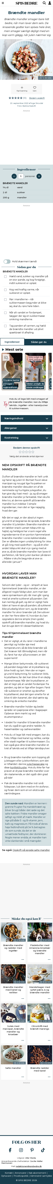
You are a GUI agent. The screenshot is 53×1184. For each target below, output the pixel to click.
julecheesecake (36, 764)
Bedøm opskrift (37, 98)
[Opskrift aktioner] (23, 960)
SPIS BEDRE (26, 3)
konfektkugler (18, 767)
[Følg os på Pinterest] (32, 1150)
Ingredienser (12, 342)
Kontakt (9, 1173)
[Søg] (44, 3)
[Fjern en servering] (14, 176)
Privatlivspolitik (21, 1176)
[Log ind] (50, 3)
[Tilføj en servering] (39, 176)
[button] (11, 371)
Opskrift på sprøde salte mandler (31, 850)
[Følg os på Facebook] (10, 1150)
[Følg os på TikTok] (43, 1150)
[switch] (7, 261)
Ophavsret (6, 1176)
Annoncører (20, 1173)
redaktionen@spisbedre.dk (29, 1166)
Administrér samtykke (41, 1176)
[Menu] (6, 3)
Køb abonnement (37, 1173)
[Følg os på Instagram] (21, 1150)
